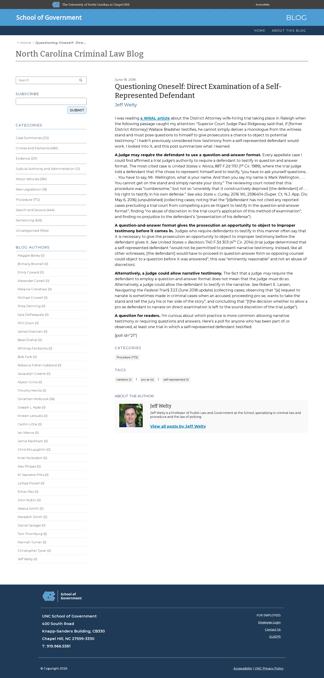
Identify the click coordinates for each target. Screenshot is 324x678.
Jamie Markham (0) (33, 441)
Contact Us (273, 629)
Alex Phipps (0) (29, 466)
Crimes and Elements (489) (37, 148)
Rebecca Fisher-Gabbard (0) (40, 365)
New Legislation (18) (31, 189)
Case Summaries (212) (32, 138)
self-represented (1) (176, 380)
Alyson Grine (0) (30, 382)
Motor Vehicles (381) (31, 179)
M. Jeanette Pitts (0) (33, 475)
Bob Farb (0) (27, 357)
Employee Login (269, 622)
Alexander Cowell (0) (34, 281)
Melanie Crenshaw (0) (35, 289)
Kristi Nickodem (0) (32, 458)
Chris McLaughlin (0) (34, 449)
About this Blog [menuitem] (289, 30)
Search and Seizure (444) (35, 210)
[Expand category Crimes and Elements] (84, 148)
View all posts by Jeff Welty (178, 426)
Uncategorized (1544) (32, 230)
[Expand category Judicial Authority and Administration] (84, 169)
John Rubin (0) (29, 500)
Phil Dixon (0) (28, 323)
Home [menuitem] (260, 30)
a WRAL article (155, 118)
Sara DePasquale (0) (33, 315)
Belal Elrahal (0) (30, 340)
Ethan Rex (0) (28, 492)
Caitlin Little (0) (30, 424)
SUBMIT (77, 110)
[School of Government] (62, 596)
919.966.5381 (58, 646)
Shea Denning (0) (31, 306)
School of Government (49, 17)
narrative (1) (124, 380)
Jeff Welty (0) (27, 559)
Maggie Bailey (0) (31, 255)
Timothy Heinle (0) (32, 390)
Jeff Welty (126, 105)
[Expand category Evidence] (84, 159)
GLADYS (275, 637)
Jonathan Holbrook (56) (36, 399)
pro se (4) (147, 380)
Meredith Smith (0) (32, 517)
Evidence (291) (26, 158)
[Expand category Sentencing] (84, 220)
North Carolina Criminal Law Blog (80, 54)
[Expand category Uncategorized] (84, 231)
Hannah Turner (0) (32, 542)
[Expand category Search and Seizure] (84, 210)
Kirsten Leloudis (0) (33, 416)
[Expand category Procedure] (84, 200)
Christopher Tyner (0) (34, 551)
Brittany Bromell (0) (33, 264)
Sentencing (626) (29, 220)
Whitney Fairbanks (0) (35, 348)
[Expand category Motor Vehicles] (84, 179)
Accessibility (263, 4)
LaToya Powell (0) (31, 483)
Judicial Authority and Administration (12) (48, 169)
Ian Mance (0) (28, 433)
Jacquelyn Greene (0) (34, 374)
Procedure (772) (127, 357)
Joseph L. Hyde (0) (32, 407)
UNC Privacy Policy (269, 668)
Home (25, 43)
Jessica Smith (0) (31, 508)
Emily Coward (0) (31, 272)
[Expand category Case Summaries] (84, 138)
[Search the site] (79, 80)
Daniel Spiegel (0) (32, 525)
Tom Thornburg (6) (32, 534)
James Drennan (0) (32, 331)
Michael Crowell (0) (33, 297)
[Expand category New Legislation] (84, 189)
